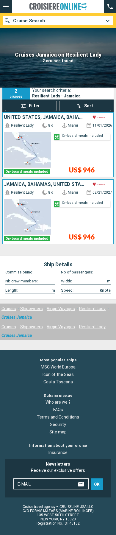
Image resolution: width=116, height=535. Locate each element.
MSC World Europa (58, 366)
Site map (58, 432)
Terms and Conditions (58, 417)
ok (97, 484)
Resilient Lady (92, 308)
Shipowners (31, 308)
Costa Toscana (58, 381)
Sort (88, 105)
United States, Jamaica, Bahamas (44, 117)
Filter (34, 105)
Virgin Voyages (61, 308)
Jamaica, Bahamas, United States (44, 184)
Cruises (8, 308)
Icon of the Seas (58, 374)
